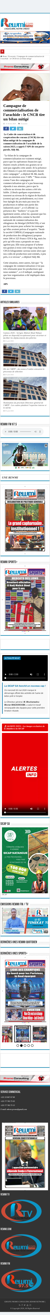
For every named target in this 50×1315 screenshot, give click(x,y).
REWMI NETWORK (37, 1302)
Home (4, 56)
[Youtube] (27, 1305)
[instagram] (30, 1305)
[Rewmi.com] (17, 23)
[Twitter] (24, 1305)
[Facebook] (22, 1305)
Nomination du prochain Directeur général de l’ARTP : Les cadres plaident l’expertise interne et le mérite (24, 405)
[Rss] (20, 1305)
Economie (12, 56)
